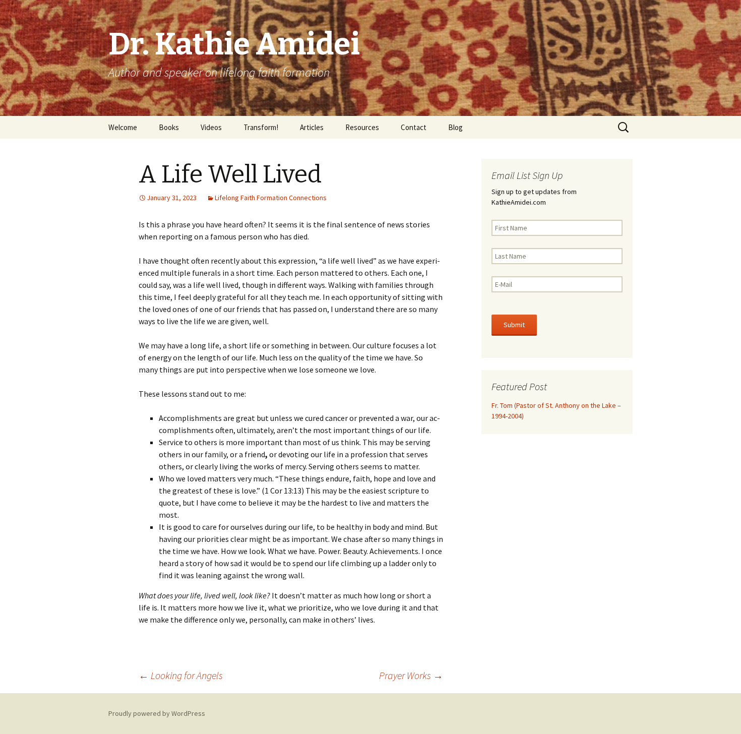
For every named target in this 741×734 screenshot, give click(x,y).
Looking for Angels (181, 675)
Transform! (260, 127)
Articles (312, 127)
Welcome (122, 127)
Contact (413, 127)
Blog (455, 127)
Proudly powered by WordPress (156, 713)
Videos (211, 127)
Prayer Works (411, 675)
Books (169, 127)
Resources (362, 127)
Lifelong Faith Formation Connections (271, 197)
